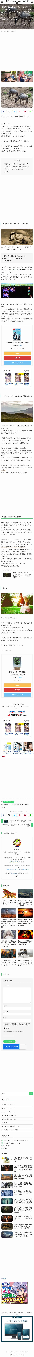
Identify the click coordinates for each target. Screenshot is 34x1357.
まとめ (6, 171)
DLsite (27, 371)
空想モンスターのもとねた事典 (17, 2)
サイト (5, 1017)
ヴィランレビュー (9, 1108)
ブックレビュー (8, 1122)
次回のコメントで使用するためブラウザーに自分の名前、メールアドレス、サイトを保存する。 (17, 1024)
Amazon (17, 353)
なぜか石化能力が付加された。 (15, 169)
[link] (17, 876)
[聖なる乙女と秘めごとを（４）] (9, 377)
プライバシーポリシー (15, 1351)
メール (5, 1012)
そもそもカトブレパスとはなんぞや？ (16, 164)
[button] (3, 111)
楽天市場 (17, 358)
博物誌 (25, 17)
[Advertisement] (17, 52)
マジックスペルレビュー (11, 1126)
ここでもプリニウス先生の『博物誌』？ (17, 166)
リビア (21, 17)
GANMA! (26, 384)
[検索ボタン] (32, 2)
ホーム (7, 1351)
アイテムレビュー (9, 1104)
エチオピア (5, 17)
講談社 (6, 384)
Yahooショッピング (17, 362)
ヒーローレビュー (9, 1115)
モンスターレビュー (8, 14)
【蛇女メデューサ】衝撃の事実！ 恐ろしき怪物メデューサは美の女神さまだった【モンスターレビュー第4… (22, 575)
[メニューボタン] (2, 2)
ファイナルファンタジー (14, 17)
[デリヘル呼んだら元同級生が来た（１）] (19, 377)
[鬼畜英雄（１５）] (28, 377)
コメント (6, 986)
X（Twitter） (14, 873)
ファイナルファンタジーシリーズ (17, 343)
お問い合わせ (25, 1351)
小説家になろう (14, 861)
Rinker (20, 345)
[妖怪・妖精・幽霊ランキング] (12, 716)
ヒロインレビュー (9, 1119)
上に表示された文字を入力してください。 (14, 1031)
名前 (5, 1006)
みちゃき (17, 849)
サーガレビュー (8, 1112)
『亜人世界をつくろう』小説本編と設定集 (17, 869)
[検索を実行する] (31, 1093)
